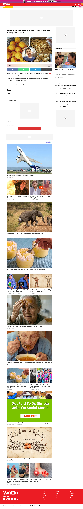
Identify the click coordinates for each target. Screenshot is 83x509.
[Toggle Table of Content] (48, 65)
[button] (75, 4)
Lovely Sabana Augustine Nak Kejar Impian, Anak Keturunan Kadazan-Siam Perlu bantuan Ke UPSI (65, 85)
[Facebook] (68, 6)
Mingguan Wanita (10, 27)
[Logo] (8, 4)
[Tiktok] (72, 6)
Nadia (9, 34)
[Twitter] (71, 6)
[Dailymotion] (75, 6)
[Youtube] (74, 6)
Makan (16, 27)
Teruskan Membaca (29, 128)
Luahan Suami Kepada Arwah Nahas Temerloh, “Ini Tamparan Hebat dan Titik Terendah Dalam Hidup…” (65, 103)
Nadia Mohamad (58, 72)
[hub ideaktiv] (79, 4)
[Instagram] (69, 6)
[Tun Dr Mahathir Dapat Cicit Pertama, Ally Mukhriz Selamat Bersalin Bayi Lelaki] (65, 60)
